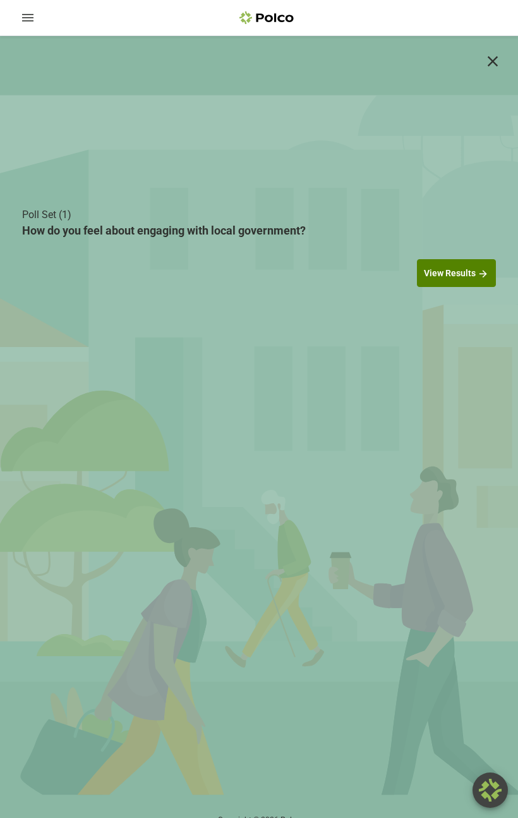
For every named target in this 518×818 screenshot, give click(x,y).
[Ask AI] (490, 790)
